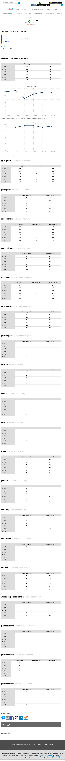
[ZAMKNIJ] (56, 757)
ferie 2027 (28, 13)
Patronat (39, 744)
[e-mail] (8, 719)
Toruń (12, 37)
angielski (32, 17)
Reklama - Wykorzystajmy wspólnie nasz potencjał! (20, 744)
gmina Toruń (24, 39)
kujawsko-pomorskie (8, 39)
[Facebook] (12, 719)
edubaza (24, 9)
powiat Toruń (17, 39)
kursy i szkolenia (52, 9)
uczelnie (59, 13)
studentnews (50, 13)
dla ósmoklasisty (8, 13)
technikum (7, 41)
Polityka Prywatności (32, 747)
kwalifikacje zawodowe (37, 9)
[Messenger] (3, 719)
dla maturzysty (39, 13)
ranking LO (19, 13)
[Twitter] (17, 719)
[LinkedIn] (21, 719)
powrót (6, 724)
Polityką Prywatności (45, 755)
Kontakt (34, 744)
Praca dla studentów (48, 744)
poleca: (17, 9)
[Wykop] (26, 719)
